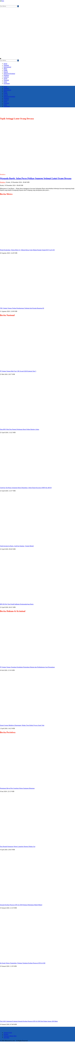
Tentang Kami (8, 1032)
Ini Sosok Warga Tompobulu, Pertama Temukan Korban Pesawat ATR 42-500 (22, 963)
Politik (5, 70)
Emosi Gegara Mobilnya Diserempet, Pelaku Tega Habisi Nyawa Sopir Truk (22, 725)
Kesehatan (7, 83)
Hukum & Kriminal (9, 73)
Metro (5, 68)
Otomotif (6, 80)
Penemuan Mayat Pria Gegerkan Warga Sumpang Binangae (17, 788)
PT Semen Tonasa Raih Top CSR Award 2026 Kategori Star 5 (18, 371)
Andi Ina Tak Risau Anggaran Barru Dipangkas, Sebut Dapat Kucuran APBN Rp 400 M (25, 487)
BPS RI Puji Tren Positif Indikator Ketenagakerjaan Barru (16, 604)
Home (5, 63)
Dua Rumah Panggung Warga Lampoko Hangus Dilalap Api (17, 846)
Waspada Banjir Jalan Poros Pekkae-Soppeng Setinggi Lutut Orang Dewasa (35, 178)
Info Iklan (6, 1037)
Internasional (7, 67)
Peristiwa (6, 75)
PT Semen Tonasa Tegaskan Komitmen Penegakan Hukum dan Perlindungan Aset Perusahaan (27, 667)
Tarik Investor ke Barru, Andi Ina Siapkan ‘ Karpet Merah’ (17, 546)
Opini (5, 82)
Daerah (6, 72)
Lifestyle (6, 77)
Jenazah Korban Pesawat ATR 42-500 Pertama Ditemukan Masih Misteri (21, 905)
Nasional (6, 65)
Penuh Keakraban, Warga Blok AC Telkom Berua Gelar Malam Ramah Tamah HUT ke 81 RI (27, 250)
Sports (5, 78)
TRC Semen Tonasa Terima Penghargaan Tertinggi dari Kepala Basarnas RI (22, 308)
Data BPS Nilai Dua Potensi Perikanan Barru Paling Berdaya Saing (19, 429)
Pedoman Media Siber (10, 1036)
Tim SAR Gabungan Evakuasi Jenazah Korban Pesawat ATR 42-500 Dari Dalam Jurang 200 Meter (29, 1021)
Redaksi (6, 1034)
